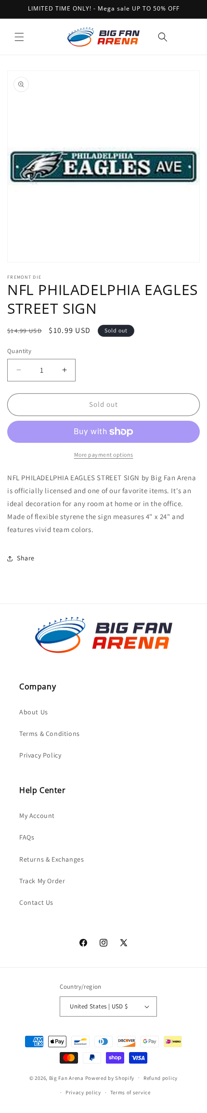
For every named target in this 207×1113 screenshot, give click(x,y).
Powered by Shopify (110, 1077)
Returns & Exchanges (51, 859)
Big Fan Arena (66, 1077)
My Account (37, 815)
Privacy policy (83, 1092)
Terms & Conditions (49, 733)
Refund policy (160, 1078)
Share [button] (26, 558)
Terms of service (130, 1092)
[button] (19, 36)
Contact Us (36, 902)
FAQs (26, 837)
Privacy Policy (40, 755)
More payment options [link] (103, 454)
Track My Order (42, 880)
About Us (33, 712)
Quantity (19, 351)
